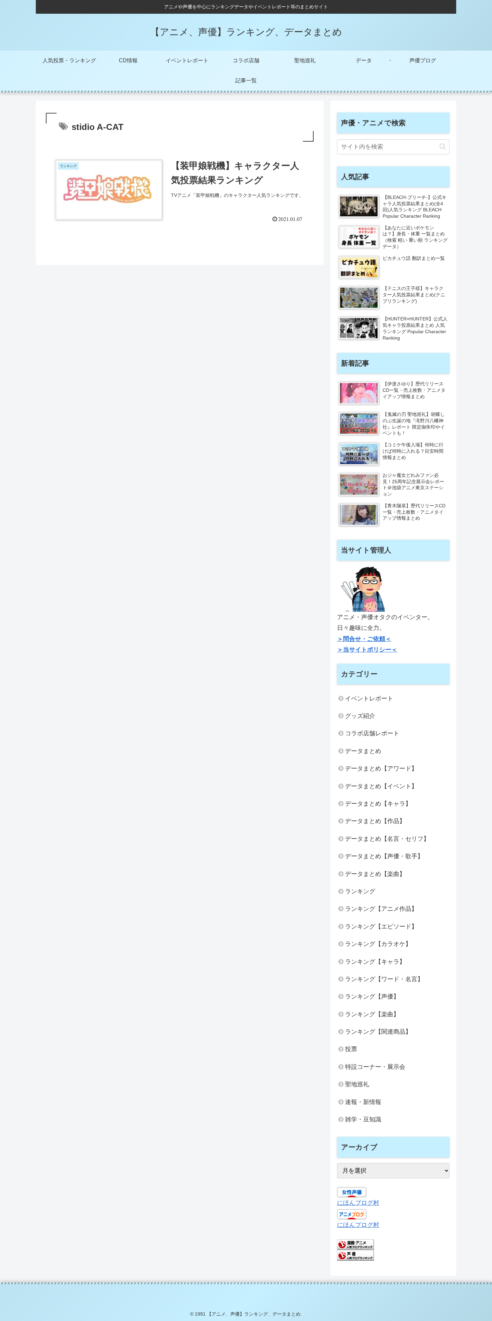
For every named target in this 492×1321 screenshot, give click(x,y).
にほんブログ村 (358, 1202)
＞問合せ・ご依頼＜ (364, 639)
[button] (442, 146)
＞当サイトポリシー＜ (367, 649)
